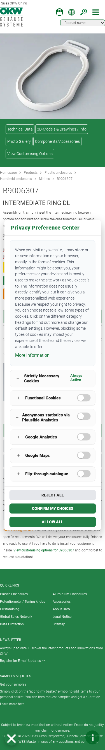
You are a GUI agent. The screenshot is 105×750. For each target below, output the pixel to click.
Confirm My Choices (52, 508)
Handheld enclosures (16, 179)
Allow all (52, 522)
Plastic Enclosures (14, 594)
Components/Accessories (57, 141)
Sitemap (59, 624)
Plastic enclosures (58, 173)
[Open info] (92, 737)
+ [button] (18, 379)
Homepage (8, 173)
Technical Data (20, 129)
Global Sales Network (16, 617)
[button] (11, 739)
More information (32, 355)
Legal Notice (62, 617)
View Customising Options (30, 153)
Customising (9, 609)
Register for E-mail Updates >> (22, 661)
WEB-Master (27, 742)
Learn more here (12, 704)
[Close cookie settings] (11, 739)
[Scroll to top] (76, 737)
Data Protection (12, 624)
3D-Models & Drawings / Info (62, 129)
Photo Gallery (19, 141)
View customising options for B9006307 (43, 550)
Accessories (62, 602)
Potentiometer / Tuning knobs (22, 602)
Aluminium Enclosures (70, 594)
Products (31, 173)
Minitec (44, 179)
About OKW (61, 609)
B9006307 (65, 179)
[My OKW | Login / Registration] (59, 12)
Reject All (52, 495)
